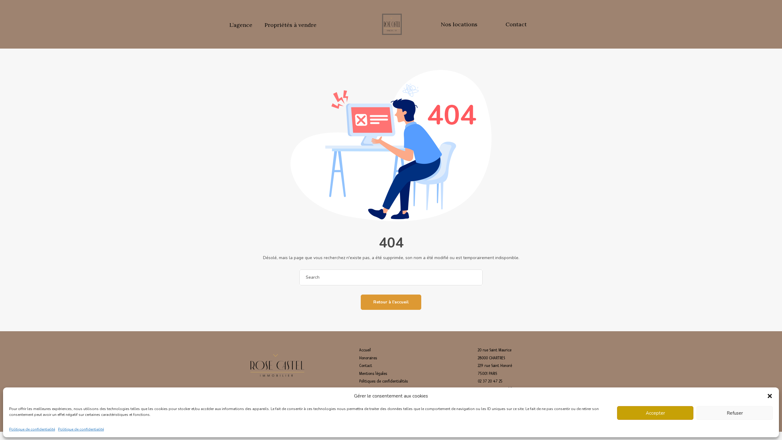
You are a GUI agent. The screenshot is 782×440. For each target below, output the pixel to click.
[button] (770, 396)
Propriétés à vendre (290, 24)
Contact (516, 24)
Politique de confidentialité (32, 429)
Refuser (735, 413)
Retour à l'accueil (391, 302)
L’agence (240, 24)
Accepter (655, 413)
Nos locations (459, 24)
